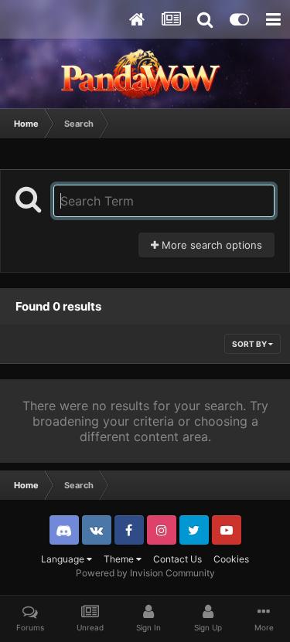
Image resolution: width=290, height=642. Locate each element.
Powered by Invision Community (145, 573)
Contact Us (177, 559)
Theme (120, 559)
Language (64, 559)
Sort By (250, 343)
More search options (210, 245)
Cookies (231, 559)
